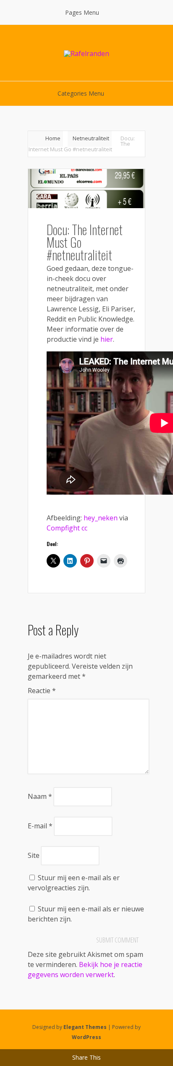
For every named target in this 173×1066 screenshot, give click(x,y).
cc (84, 528)
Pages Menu (82, 12)
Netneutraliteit (91, 138)
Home (52, 138)
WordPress (86, 1037)
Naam (40, 796)
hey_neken (101, 517)
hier (106, 339)
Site (33, 855)
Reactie (42, 690)
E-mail (40, 825)
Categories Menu (81, 93)
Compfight (63, 528)
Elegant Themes (85, 1027)
